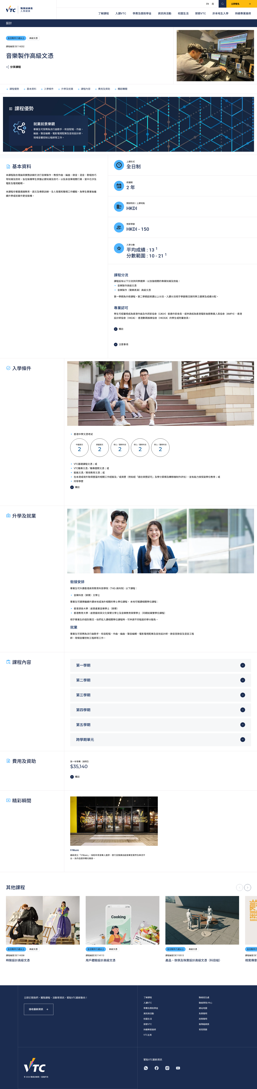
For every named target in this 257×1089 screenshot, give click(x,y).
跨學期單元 (85, 740)
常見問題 (203, 1029)
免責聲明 (203, 1013)
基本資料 (31, 89)
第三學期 (83, 695)
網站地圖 (203, 1008)
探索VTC (200, 13)
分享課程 (15, 66)
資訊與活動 (164, 13)
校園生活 (183, 13)
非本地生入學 (220, 13)
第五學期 (83, 725)
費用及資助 (104, 89)
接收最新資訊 (36, 1009)
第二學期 (83, 680)
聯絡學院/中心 (205, 1003)
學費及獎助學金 (142, 13)
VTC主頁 (148, 1035)
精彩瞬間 (122, 89)
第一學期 (83, 665)
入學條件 (49, 89)
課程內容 (85, 89)
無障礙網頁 (204, 1024)
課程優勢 (14, 89)
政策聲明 (203, 1019)
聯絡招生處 (204, 997)
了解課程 (103, 13)
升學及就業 (67, 89)
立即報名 (235, 4)
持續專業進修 (243, 13)
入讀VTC (120, 13)
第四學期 (83, 710)
